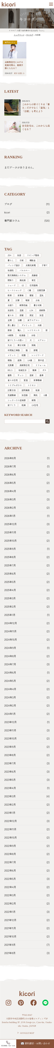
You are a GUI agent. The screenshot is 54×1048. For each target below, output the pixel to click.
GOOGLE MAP (27, 1032)
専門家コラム (10, 42)
